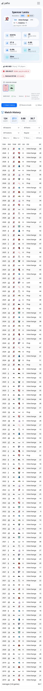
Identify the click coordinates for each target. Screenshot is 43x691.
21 (9, 205)
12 (9, 321)
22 (9, 209)
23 (9, 213)
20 (9, 200)
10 (9, 166)
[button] (14, 66)
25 (9, 222)
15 (9, 183)
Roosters (15, 15)
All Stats (39, 138)
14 (9, 179)
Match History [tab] (10, 105)
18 (9, 334)
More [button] (28, 138)
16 (9, 187)
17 (9, 192)
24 (9, 218)
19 (9, 196)
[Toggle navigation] (38, 3)
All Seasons (7, 128)
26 (9, 300)
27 (9, 304)
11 (9, 170)
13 (9, 175)
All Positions (7, 133)
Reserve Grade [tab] (26, 105)
